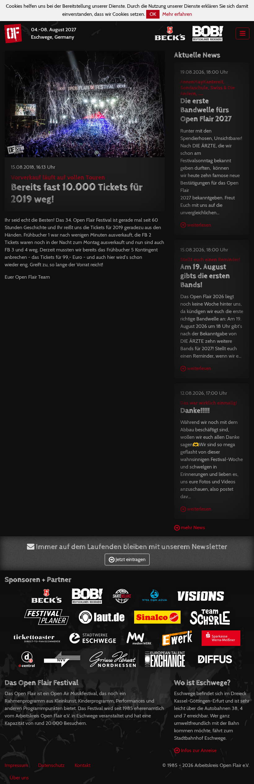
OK (153, 14)
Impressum (16, 765)
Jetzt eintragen (130, 559)
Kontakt (82, 765)
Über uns (19, 778)
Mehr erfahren (177, 14)
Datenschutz (51, 765)
